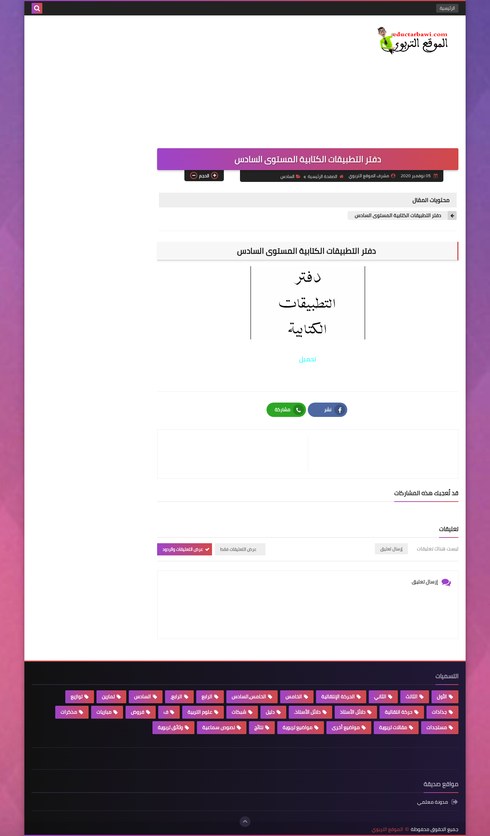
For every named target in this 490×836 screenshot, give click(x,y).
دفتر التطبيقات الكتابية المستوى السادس (398, 215)
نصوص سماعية (218, 727)
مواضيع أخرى (346, 727)
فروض (137, 712)
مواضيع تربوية (297, 727)
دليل (270, 712)
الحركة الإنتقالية (338, 696)
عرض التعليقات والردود (182, 549)
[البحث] (37, 8)
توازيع (77, 696)
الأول (442, 696)
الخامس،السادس (249, 696)
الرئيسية (447, 8)
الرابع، (176, 696)
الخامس (294, 696)
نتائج (258, 727)
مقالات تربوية (393, 727)
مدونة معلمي (432, 802)
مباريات (104, 712)
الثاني (380, 696)
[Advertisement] (162, 76)
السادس (288, 176)
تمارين (108, 696)
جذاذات (439, 712)
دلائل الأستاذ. (307, 712)
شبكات (239, 712)
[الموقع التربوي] (406, 41)
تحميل (307, 359)
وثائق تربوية (170, 727)
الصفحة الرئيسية (322, 176)
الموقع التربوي (387, 829)
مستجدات (437, 727)
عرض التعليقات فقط (238, 549)
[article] (236, 454)
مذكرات (69, 712)
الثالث (412, 696)
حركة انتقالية (399, 712)
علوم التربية (200, 712)
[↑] (245, 821)
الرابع (207, 696)
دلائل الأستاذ (353, 712)
